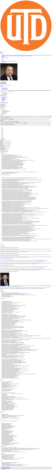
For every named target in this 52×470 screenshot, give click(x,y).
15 (2, 136)
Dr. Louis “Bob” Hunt (12, 285)
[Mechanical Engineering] (4, 93)
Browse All (3, 56)
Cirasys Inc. (1, 260)
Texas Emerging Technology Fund (41, 260)
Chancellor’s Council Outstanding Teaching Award (17, 288)
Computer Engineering (4, 89)
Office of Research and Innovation (6, 468)
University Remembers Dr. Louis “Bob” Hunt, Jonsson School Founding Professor (9, 271)
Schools (3, 54)
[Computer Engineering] (4, 94)
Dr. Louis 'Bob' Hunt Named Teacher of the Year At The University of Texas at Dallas (9, 247)
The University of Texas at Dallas (6, 467)
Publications (3, 98)
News (2, 100)
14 (2, 135)
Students (3, 57)
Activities (3, 101)
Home (2, 60)
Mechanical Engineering (5, 88)
